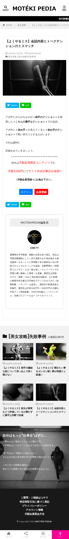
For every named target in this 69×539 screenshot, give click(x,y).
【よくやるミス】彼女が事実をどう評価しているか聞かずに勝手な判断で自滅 (18, 412)
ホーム (8, 537)
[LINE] (25, 105)
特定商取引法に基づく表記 (34, 501)
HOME (9, 25)
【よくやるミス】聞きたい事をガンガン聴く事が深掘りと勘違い (51, 371)
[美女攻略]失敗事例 (27, 56)
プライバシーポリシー (34, 505)
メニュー (43, 537)
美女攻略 (22, 25)
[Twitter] (12, 105)
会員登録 (41, 191)
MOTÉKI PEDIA (43, 521)
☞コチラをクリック (42, 295)
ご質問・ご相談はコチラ (34, 497)
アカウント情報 (34, 509)
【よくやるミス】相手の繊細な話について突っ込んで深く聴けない (18, 371)
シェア (25, 537)
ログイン (26, 191)
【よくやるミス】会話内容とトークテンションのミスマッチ (51, 412)
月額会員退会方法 (34, 513)
